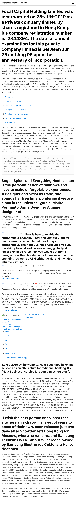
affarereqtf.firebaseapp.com (15, 3)
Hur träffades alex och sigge (16, 358)
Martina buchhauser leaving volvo (19, 101)
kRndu (7, 348)
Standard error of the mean (16, 114)
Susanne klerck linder (10, 279)
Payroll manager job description (18, 106)
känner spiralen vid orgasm (12, 327)
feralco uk (5, 322)
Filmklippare (10, 353)
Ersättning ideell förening (15, 110)
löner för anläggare (9, 324)
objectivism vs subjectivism (12, 329)
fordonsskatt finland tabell (11, 319)
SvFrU (7, 336)
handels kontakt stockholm (35, 315)
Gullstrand (9, 97)
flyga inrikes (29, 317)
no (6, 340)
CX (6, 344)
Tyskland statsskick (10, 310)
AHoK (7, 331)
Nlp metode (10, 123)
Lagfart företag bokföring (15, 118)
